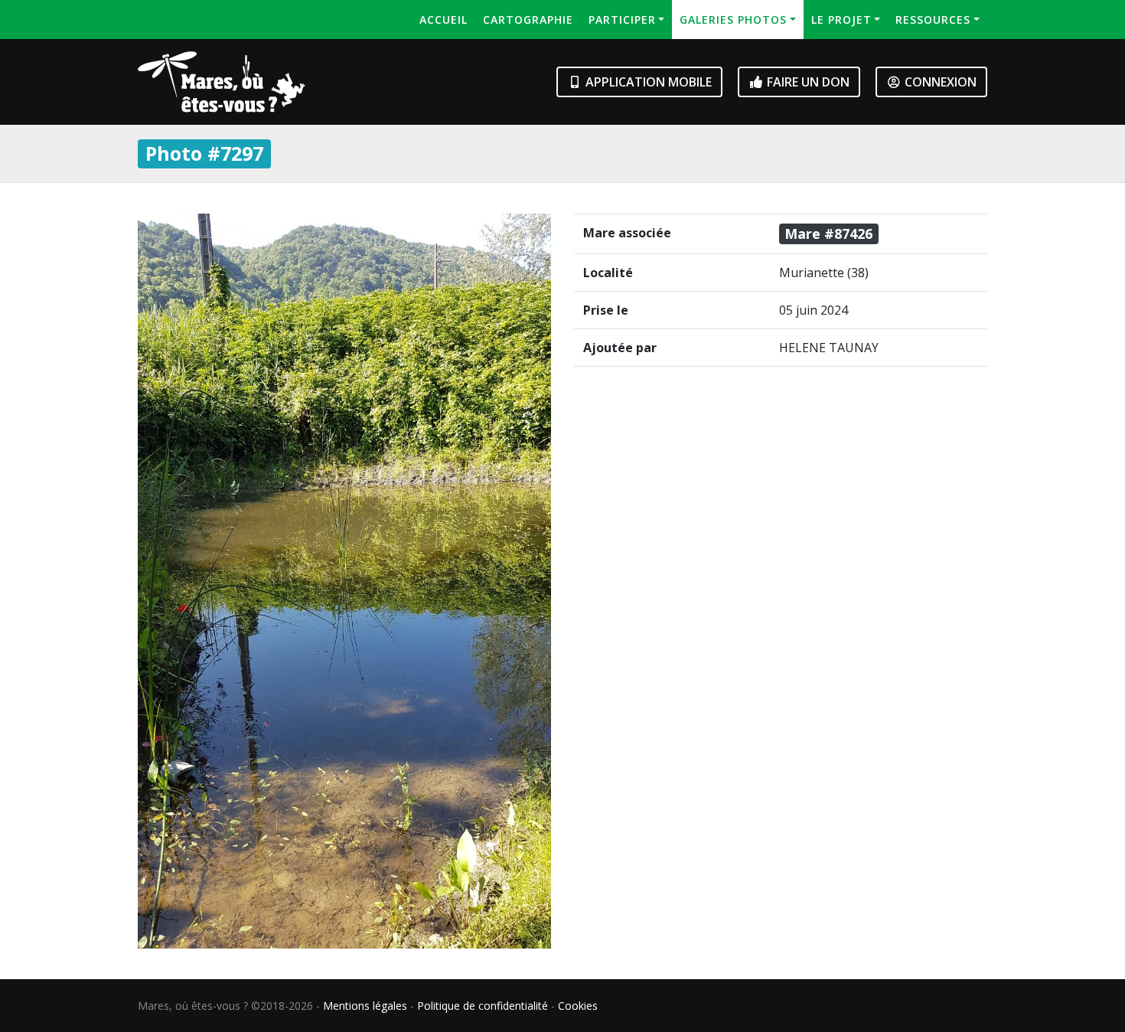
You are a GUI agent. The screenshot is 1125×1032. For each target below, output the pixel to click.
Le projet (841, 19)
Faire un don (806, 81)
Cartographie (528, 19)
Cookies (578, 1005)
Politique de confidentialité (482, 1005)
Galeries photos (733, 19)
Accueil (443, 19)
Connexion (939, 81)
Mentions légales (365, 1005)
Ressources (932, 19)
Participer (622, 19)
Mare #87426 (828, 233)
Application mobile (647, 81)
